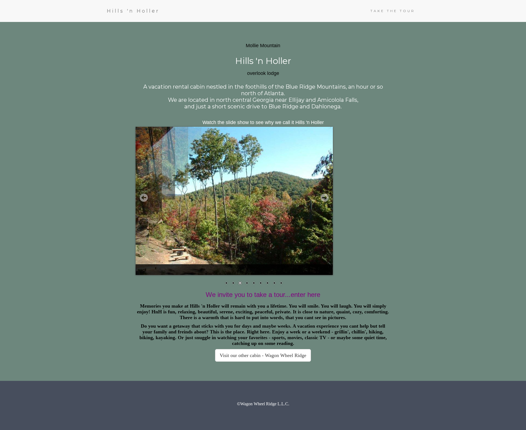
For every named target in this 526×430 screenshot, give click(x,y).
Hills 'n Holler (133, 11)
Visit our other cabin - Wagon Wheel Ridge (263, 355)
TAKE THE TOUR (392, 11)
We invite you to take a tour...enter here (263, 294)
